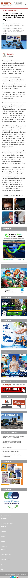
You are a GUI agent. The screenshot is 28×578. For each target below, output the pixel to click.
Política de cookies (5, 559)
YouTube (3, 536)
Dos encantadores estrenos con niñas (11, 451)
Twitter (3, 541)
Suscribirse (3, 518)
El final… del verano (7, 447)
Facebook (3, 526)
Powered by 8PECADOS (21, 574)
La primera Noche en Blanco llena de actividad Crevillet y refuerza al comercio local (13, 436)
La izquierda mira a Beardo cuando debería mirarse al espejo (12, 455)
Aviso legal (3, 549)
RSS (2, 569)
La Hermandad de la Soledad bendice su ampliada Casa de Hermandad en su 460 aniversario (12, 442)
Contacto (3, 564)
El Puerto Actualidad (10, 574)
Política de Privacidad (6, 554)
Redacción (10, 54)
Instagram (3, 531)
